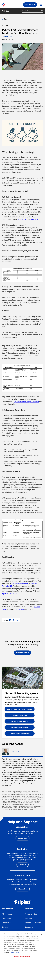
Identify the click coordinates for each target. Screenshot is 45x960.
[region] (22, 945)
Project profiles (31, 914)
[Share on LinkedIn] (10, 620)
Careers (5, 927)
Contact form (22, 838)
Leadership (6, 923)
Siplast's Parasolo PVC (20, 584)
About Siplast (7, 914)
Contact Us (22, 865)
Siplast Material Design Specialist (26, 402)
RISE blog (28, 918)
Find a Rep (29, 4)
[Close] (41, 934)
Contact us (29, 927)
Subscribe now (21, 653)
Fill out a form (22, 889)
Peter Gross (8, 36)
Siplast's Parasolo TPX (10, 594)
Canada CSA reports (33, 923)
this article (22, 219)
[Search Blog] (42, 10)
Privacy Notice (14, 952)
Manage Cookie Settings (22, 956)
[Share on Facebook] (14, 620)
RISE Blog (5, 11)
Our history (6, 918)
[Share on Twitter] (17, 620)
